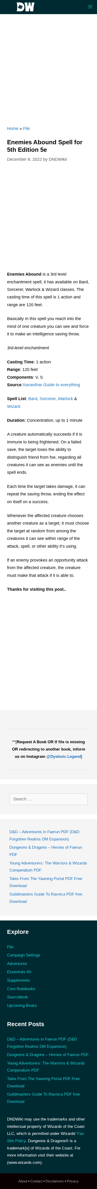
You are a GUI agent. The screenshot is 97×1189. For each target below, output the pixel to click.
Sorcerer (48, 398)
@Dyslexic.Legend (63, 756)
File (26, 128)
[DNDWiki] (27, 7)
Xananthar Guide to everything (51, 384)
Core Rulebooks (21, 989)
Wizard (13, 406)
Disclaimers (54, 1181)
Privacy (73, 1181)
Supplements (18, 980)
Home (12, 128)
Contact (36, 1181)
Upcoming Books (22, 1005)
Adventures (17, 963)
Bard (32, 398)
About (22, 1181)
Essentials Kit (19, 972)
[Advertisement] (48, 67)
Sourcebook (17, 997)
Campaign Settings (23, 955)
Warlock (65, 398)
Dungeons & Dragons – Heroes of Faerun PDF (48, 1054)
